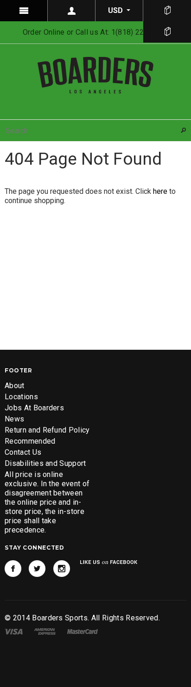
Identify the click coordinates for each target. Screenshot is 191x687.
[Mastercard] (82, 631)
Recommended (30, 441)
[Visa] (14, 631)
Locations (21, 396)
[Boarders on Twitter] (37, 568)
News (14, 419)
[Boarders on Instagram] (61, 568)
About (15, 385)
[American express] (45, 631)
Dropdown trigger (72, 10)
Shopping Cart (167, 32)
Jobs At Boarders (34, 407)
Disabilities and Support (45, 463)
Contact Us (23, 452)
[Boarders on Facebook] (13, 568)
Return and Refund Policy (47, 430)
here (160, 191)
